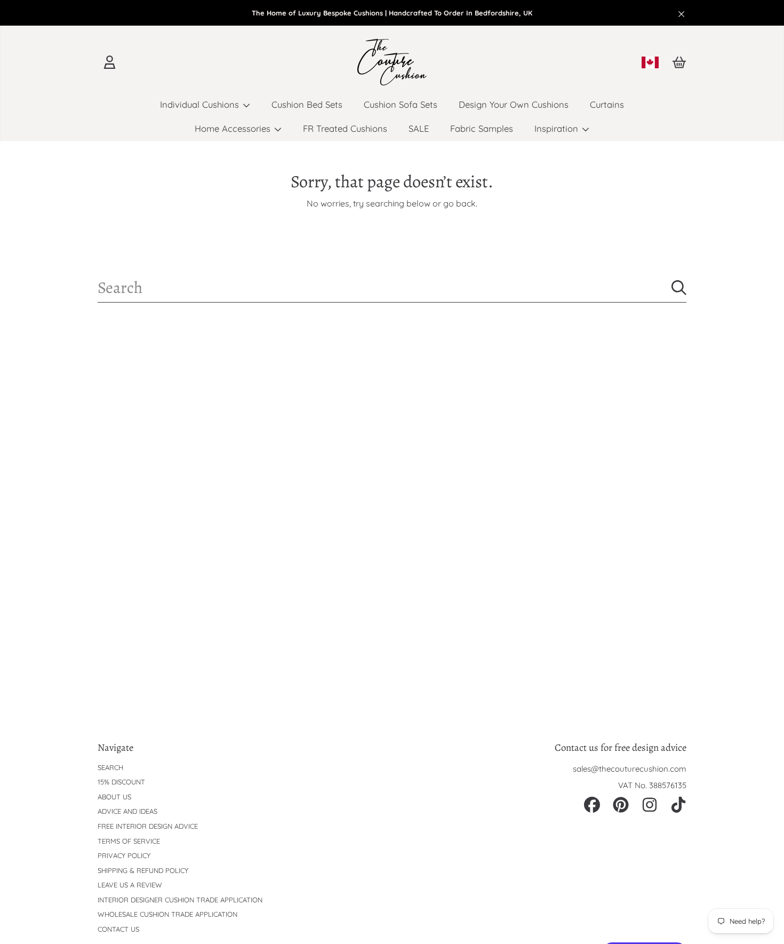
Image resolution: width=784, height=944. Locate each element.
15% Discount (121, 782)
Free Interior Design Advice (148, 826)
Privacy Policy (124, 855)
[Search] (679, 287)
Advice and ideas (127, 811)
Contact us (118, 929)
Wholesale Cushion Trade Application (167, 914)
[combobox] (392, 288)
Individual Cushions (201, 104)
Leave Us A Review (130, 884)
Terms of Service (129, 841)
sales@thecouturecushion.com (629, 769)
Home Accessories (234, 128)
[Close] (681, 14)
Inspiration (557, 128)
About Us (114, 796)
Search (110, 767)
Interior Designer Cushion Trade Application (180, 899)
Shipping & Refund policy (143, 870)
